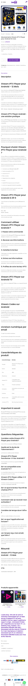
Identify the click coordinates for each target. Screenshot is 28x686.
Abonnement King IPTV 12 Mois (20, 604)
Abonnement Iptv (11, 65)
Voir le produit (11, 592)
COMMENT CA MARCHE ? (7, 648)
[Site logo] (14, 2)
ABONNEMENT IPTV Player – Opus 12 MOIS (7, 604)
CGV (2, 646)
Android (18, 65)
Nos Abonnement (5, 643)
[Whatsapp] (24, 682)
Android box (23, 65)
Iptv (12, 34)
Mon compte (4, 641)
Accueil (2, 34)
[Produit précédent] (22, 34)
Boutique (8, 34)
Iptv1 (5, 67)
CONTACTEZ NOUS (5, 650)
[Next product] (26, 34)
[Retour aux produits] (24, 34)
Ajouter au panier (13, 60)
